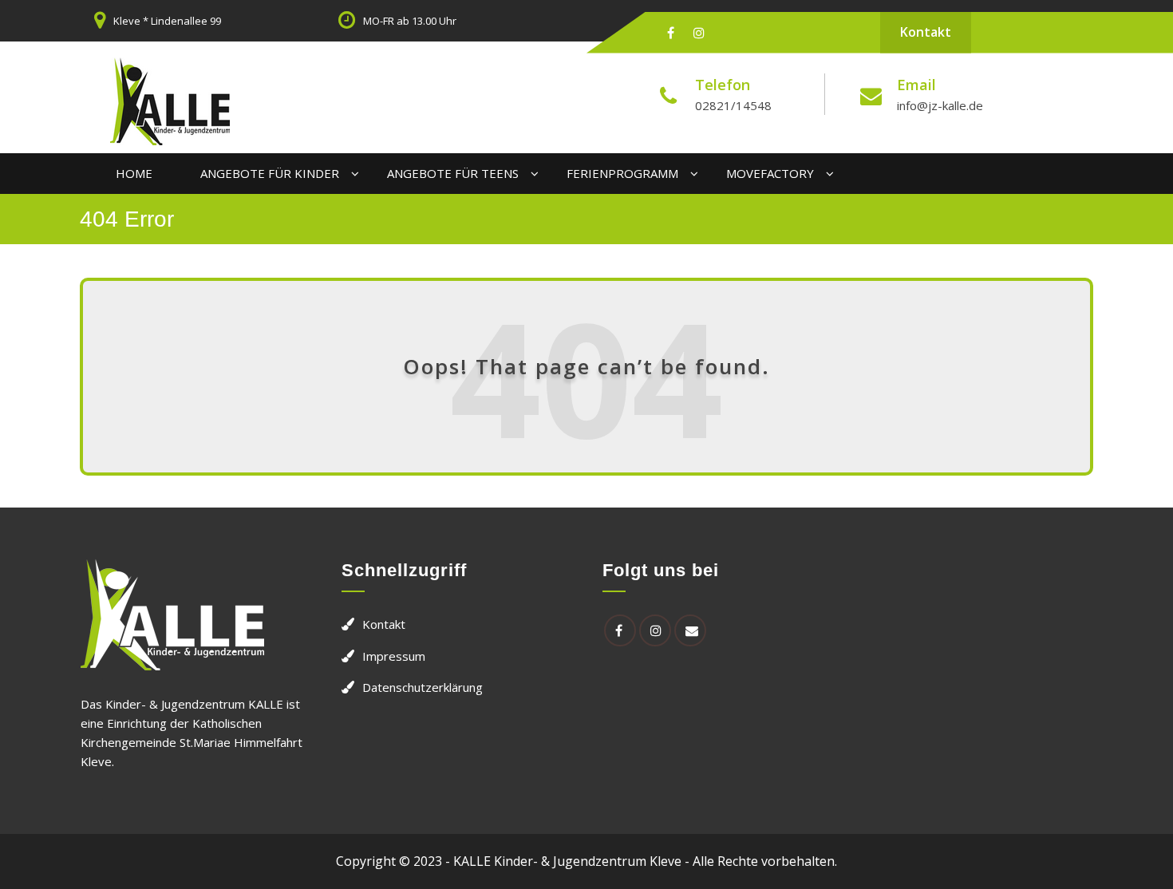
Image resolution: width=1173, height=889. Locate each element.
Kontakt (925, 32)
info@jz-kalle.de (940, 105)
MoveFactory (770, 173)
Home (134, 173)
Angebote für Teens (453, 173)
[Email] (690, 630)
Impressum (393, 656)
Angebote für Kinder (269, 173)
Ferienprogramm (622, 173)
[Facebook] (670, 32)
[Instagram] (699, 32)
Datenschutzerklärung (422, 687)
